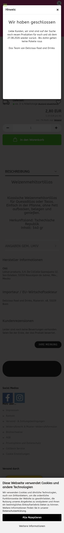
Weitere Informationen (32, 526)
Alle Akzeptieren (32, 517)
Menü (5, 5)
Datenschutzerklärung (14, 511)
